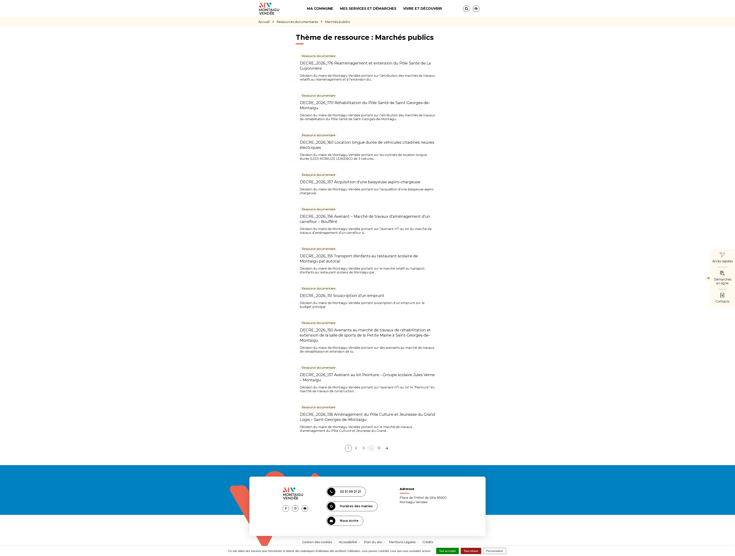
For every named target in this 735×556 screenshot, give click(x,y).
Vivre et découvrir (422, 9)
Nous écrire (349, 521)
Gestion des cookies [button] (317, 542)
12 (379, 448)
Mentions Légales (402, 542)
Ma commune (320, 9)
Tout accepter (447, 551)
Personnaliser (494, 551)
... (371, 448)
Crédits (427, 542)
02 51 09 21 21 (350, 491)
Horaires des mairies (356, 506)
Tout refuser (471, 551)
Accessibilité (348, 542)
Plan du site (373, 542)
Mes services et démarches (368, 9)
